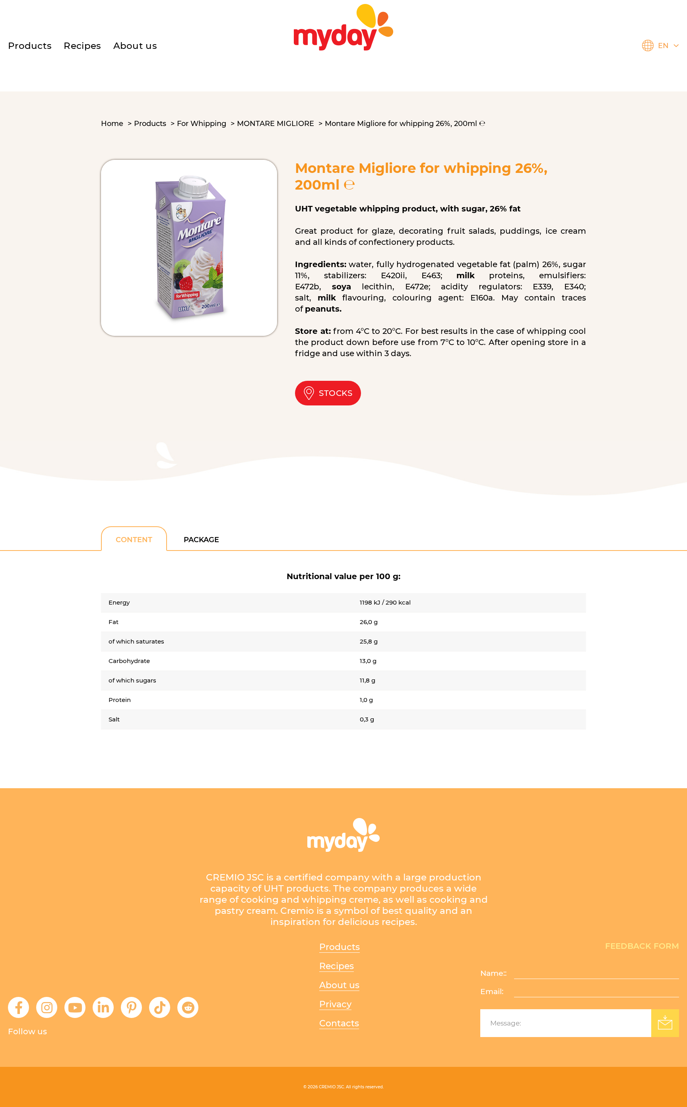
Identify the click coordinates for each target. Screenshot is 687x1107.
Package (201, 539)
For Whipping (201, 123)
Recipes (336, 966)
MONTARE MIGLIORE (275, 123)
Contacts (339, 1023)
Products (30, 45)
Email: (491, 991)
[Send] (665, 1023)
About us (135, 45)
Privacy (335, 1004)
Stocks (335, 393)
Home (112, 123)
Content (134, 539)
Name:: (493, 973)
